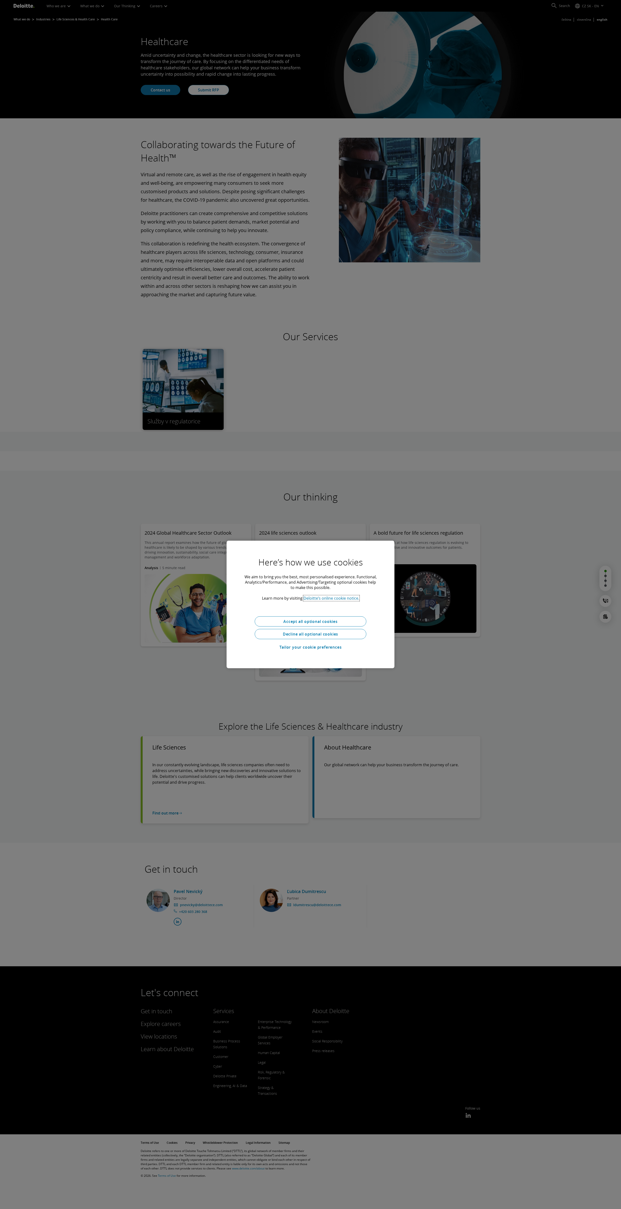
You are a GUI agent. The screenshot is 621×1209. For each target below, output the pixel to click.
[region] (310, 604)
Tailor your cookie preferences (310, 647)
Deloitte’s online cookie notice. (331, 598)
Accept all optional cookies (310, 621)
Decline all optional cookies (310, 634)
